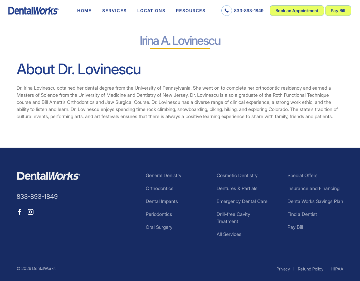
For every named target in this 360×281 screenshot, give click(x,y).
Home (84, 10)
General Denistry (163, 175)
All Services (229, 234)
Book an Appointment (296, 10)
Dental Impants (162, 201)
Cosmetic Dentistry (237, 175)
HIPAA (337, 269)
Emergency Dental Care (242, 201)
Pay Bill (338, 10)
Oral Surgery (159, 227)
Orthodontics (159, 188)
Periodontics (159, 214)
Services (114, 10)
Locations (151, 10)
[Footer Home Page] (48, 176)
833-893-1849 (249, 10)
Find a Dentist (302, 214)
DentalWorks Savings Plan (315, 201)
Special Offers (303, 175)
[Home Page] (33, 11)
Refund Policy (310, 269)
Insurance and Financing (313, 188)
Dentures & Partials (237, 188)
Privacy (283, 269)
